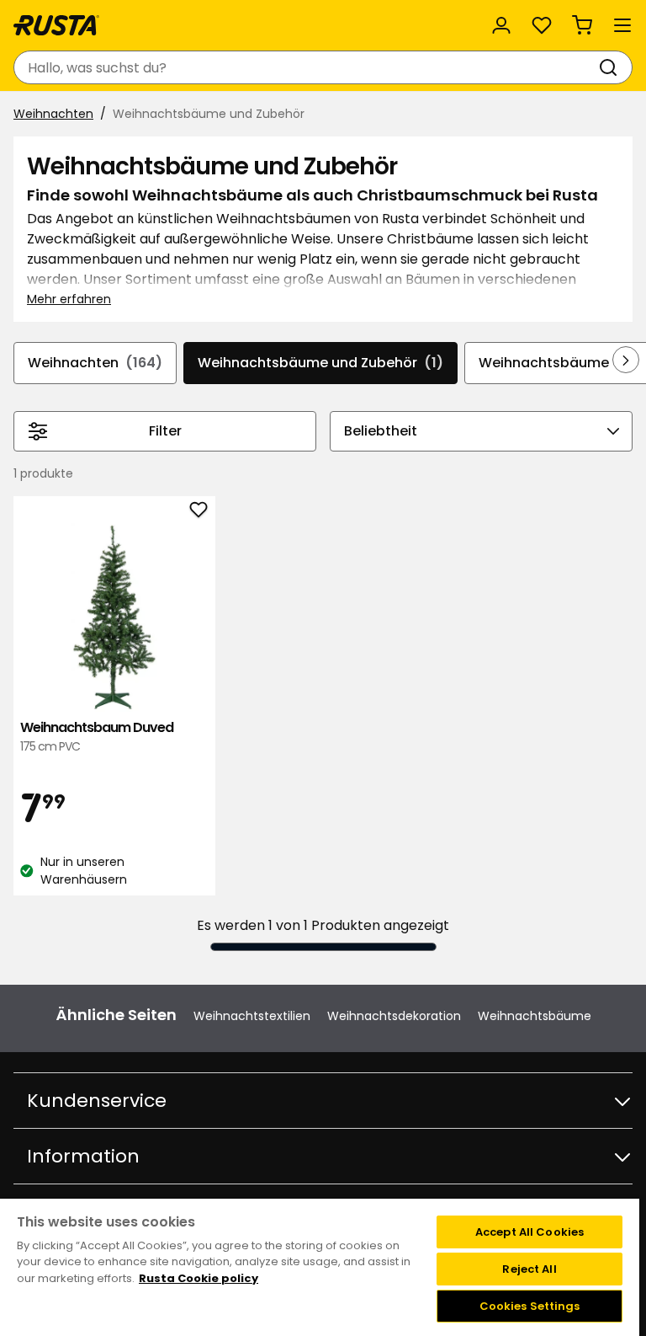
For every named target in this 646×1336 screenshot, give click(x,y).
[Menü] (622, 25)
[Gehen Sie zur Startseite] (56, 25)
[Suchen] (611, 67)
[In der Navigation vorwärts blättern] (625, 359)
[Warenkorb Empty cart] (582, 25)
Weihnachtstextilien (251, 1015)
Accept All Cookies (529, 1232)
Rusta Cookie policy (198, 1278)
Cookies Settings (529, 1306)
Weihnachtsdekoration (394, 1015)
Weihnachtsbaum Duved (96, 737)
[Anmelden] (501, 25)
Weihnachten (53, 113)
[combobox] (306, 67)
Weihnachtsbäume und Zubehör (320, 362)
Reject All (529, 1269)
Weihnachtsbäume (534, 1015)
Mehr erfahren (69, 299)
